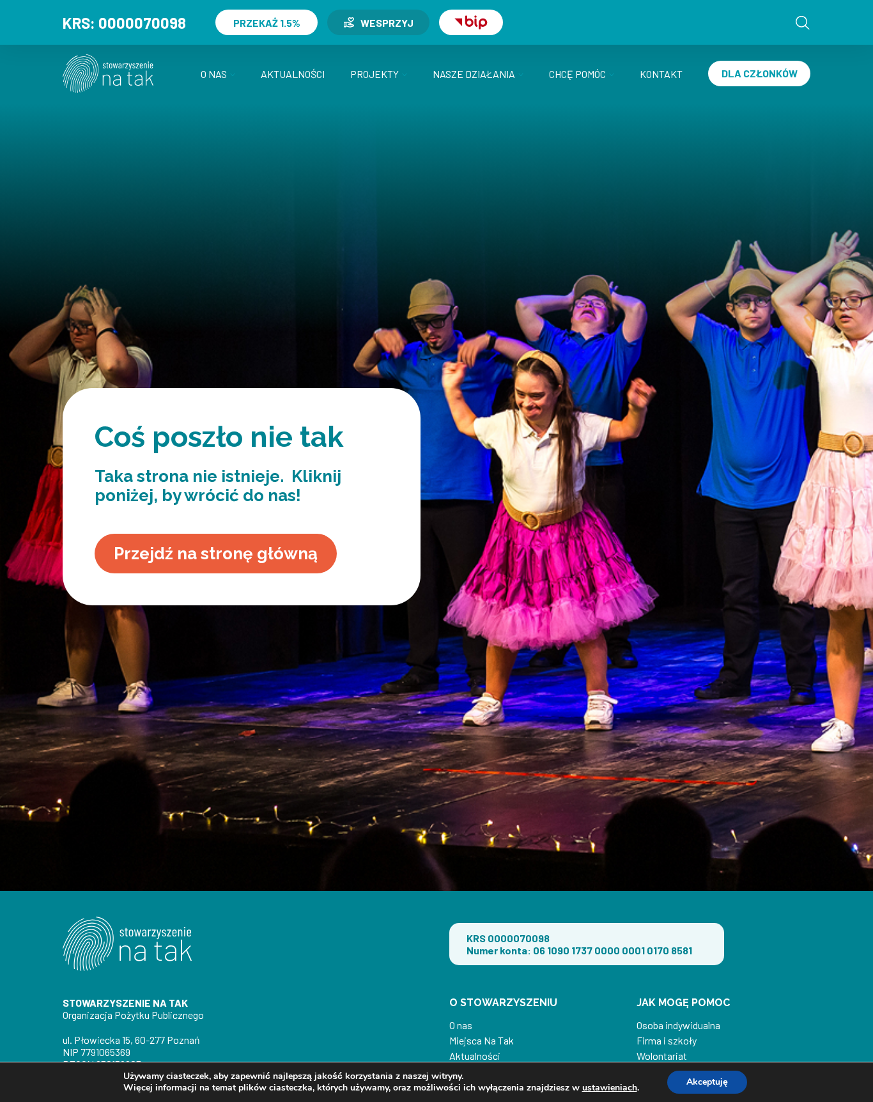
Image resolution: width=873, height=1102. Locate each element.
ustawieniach (609, 1088)
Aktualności (293, 74)
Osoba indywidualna (678, 1025)
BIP (471, 22)
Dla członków (760, 73)
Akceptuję (707, 1082)
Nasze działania (474, 74)
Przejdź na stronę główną (216, 553)
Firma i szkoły (667, 1040)
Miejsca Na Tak (481, 1040)
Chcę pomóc (577, 74)
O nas (214, 74)
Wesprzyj (386, 23)
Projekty (374, 74)
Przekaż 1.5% (266, 23)
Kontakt (661, 74)
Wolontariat (662, 1056)
